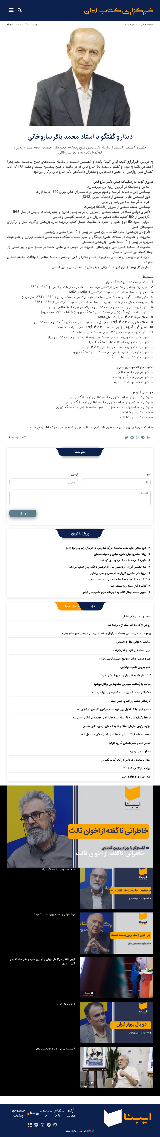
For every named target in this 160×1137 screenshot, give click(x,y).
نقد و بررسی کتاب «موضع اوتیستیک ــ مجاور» (125, 658)
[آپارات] (55, 1125)
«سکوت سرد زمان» (140, 751)
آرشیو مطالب (71, 1113)
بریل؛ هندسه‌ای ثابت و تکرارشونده (132, 650)
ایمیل (74, 474)
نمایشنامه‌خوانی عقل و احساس (133, 642)
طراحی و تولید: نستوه (75, 1131)
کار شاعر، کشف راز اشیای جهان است (131, 701)
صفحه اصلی (147, 25)
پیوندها (34, 1113)
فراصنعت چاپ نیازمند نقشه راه (58, 869)
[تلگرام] (48, 1125)
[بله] (36, 1125)
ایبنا (118, 11)
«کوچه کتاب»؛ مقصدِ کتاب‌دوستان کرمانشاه (122, 560)
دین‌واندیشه (131, 25)
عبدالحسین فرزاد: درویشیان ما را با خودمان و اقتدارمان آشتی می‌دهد (107, 567)
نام (149, 474)
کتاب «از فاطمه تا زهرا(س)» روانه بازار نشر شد (125, 675)
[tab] (91, 606)
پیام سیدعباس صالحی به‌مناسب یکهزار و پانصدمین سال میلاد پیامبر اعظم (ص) (106, 633)
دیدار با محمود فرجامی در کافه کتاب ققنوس (126, 760)
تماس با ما (57, 1113)
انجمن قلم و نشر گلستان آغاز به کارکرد (130, 743)
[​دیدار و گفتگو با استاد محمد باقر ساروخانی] (80, 77)
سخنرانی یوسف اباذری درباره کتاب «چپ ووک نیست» (121, 692)
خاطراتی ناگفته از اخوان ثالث (110, 853)
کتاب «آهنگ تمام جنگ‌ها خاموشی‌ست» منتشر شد (118, 579)
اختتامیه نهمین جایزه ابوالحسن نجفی (55, 1048)
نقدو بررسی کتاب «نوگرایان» (135, 667)
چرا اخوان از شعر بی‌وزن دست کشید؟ (54, 914)
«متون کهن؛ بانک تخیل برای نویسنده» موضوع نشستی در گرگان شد (113, 709)
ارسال (23, 513)
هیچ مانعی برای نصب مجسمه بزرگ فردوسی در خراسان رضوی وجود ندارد (105, 548)
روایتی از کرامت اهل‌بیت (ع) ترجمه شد (129, 625)
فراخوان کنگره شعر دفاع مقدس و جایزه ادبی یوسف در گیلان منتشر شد (111, 717)
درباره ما (46, 1113)
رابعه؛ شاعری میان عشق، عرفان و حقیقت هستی (120, 554)
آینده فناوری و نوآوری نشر (136, 776)
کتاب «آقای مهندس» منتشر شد (128, 586)
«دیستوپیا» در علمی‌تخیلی (136, 616)
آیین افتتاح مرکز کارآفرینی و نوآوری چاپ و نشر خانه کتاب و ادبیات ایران (42, 961)
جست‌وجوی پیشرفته (17, 1113)
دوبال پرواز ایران (66, 1003)
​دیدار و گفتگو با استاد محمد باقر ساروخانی (80, 136)
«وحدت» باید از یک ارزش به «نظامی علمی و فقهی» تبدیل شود (116, 734)
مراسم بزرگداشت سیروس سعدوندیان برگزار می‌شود (122, 684)
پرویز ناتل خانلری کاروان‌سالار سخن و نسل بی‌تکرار (118, 573)
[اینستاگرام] (42, 1125)
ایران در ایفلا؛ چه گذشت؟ (137, 768)
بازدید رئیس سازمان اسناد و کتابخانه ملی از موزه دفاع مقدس (117, 726)
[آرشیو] (29, 1125)
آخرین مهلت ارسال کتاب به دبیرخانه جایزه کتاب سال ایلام (114, 592)
